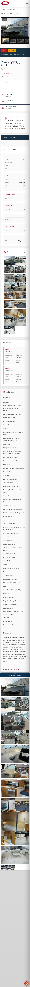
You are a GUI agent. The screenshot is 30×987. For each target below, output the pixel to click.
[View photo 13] (9, 313)
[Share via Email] (18, 13)
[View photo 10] (20, 295)
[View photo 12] (20, 304)
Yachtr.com (16, 669)
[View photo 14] (20, 313)
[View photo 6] (20, 278)
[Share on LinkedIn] (11, 13)
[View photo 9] (9, 295)
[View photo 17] (9, 330)
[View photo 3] (9, 269)
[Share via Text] (14, 13)
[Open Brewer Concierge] (26, 983)
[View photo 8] (20, 286)
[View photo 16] (20, 321)
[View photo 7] (9, 286)
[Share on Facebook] (7, 13)
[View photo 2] (20, 260)
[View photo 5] (9, 278)
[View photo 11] (9, 304)
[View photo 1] (9, 260)
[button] (4, 27)
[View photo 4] (20, 269)
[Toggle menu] (27, 3)
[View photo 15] (9, 321)
